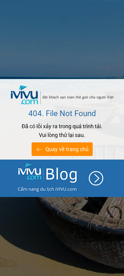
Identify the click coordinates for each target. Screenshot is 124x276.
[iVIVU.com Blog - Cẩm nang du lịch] (62, 178)
